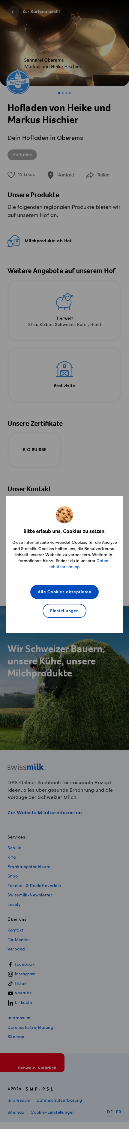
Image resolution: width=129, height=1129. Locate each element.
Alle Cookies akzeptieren (64, 592)
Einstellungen (64, 611)
